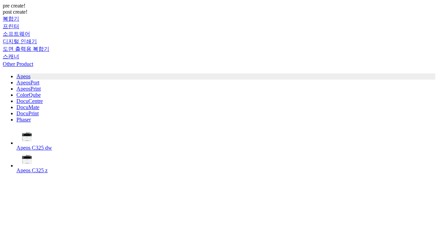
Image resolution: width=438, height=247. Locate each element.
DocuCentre (29, 101)
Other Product (18, 64)
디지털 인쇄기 (20, 41)
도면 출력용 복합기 (26, 49)
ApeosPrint (28, 89)
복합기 (11, 19)
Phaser (23, 119)
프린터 (11, 26)
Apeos (23, 76)
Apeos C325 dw (34, 148)
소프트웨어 (16, 34)
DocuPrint (27, 113)
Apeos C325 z (32, 170)
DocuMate (27, 107)
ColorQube (28, 95)
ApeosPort (27, 82)
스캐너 (11, 56)
